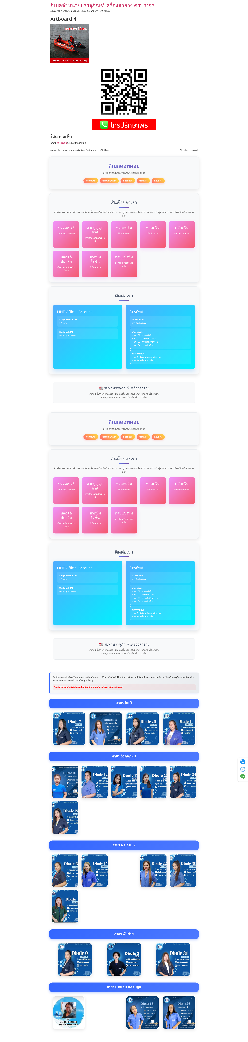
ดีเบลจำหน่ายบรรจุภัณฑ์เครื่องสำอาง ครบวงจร (102, 5)
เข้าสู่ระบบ (62, 142)
